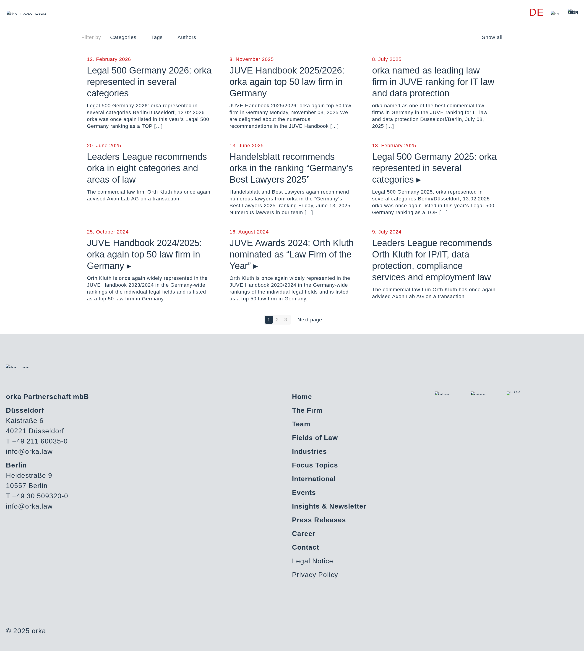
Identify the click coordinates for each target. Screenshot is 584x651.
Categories (123, 37)
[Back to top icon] (562, 641)
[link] (555, 13)
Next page (309, 320)
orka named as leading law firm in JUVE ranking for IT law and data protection (433, 81)
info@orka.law (29, 451)
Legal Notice (312, 561)
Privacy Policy (315, 574)
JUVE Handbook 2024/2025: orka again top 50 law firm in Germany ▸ (144, 254)
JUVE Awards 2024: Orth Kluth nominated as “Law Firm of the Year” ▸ (291, 254)
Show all (492, 37)
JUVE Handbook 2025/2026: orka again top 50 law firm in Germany (286, 81)
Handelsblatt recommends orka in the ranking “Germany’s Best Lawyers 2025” (291, 168)
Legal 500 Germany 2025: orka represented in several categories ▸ (434, 168)
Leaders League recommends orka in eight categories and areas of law (147, 168)
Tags (157, 37)
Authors (186, 37)
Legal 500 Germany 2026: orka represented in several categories (149, 81)
